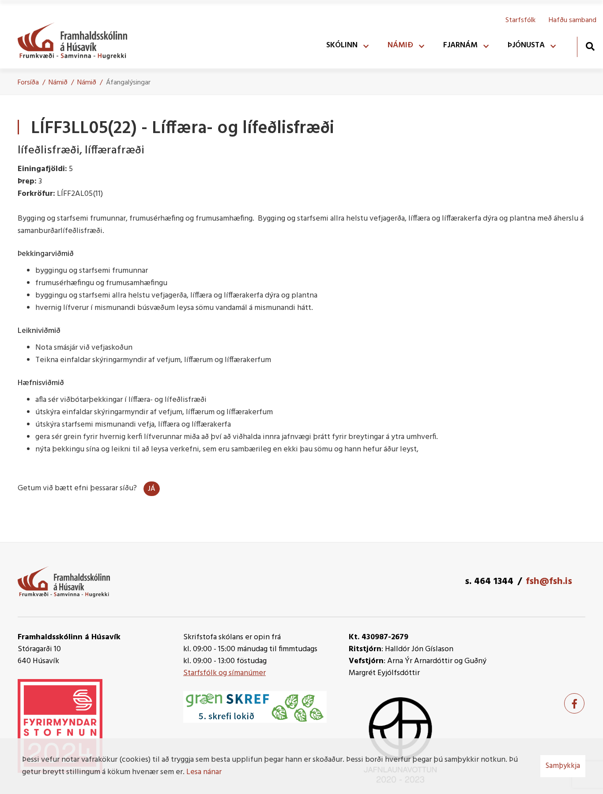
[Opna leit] (590, 46)
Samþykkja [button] (563, 766)
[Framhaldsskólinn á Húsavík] (77, 39)
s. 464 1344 (489, 581)
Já (151, 489)
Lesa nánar (204, 772)
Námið (58, 82)
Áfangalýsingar (128, 82)
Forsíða (28, 82)
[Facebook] (574, 703)
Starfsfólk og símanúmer (224, 673)
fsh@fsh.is (549, 581)
